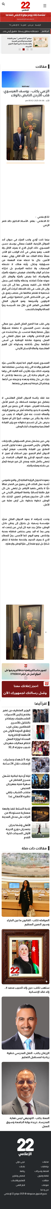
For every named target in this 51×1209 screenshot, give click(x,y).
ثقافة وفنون (43, 1176)
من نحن (30, 25)
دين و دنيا (45, 1190)
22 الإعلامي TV (14, 25)
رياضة (22, 1171)
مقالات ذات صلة (34, 848)
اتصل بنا (23, 25)
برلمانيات (45, 1166)
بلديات (22, 1166)
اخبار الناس (20, 1185)
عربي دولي (20, 1162)
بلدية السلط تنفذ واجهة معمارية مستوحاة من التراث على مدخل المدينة (16, 812)
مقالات (41, 66)
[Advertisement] (25, 189)
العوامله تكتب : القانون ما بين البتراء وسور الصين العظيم (20, 31)
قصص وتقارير (18, 1176)
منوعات (45, 1185)
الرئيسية (38, 25)
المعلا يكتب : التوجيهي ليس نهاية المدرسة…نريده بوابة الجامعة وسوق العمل (27, 1122)
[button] (31, 49)
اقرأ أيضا (41, 703)
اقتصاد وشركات (42, 1171)
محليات (45, 1162)
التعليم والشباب (18, 1180)
